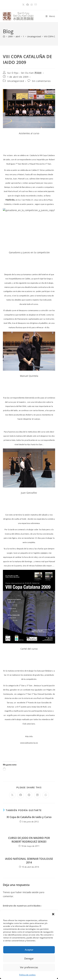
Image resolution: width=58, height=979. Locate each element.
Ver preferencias (29, 967)
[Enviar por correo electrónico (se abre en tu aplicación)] (35, 4)
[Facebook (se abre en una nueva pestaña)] (27, 4)
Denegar (29, 958)
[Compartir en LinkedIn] (37, 795)
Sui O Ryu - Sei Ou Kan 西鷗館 (24, 72)
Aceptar (29, 949)
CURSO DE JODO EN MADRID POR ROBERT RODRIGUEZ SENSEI (29, 839)
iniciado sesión (31, 892)
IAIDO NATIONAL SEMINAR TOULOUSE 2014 (29, 860)
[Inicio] (4, 36)
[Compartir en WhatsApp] (46, 795)
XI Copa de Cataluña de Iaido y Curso (29, 817)
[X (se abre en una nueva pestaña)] (23, 4)
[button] (53, 914)
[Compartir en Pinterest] (29, 795)
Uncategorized (15, 81)
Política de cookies (27, 974)
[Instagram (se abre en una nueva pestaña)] (32, 4)
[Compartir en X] (12, 795)
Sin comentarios (41, 81)
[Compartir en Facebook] (20, 795)
